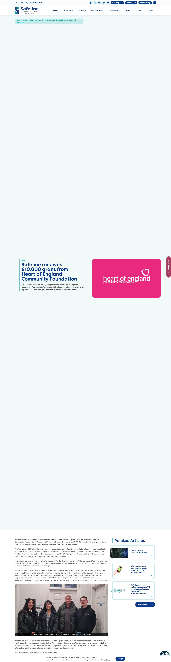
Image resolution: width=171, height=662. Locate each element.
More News (142, 604)
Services (81, 10)
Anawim (60, 570)
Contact (150, 10)
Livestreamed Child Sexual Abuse (139, 551)
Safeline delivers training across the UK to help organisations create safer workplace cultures (140, 589)
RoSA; (66, 575)
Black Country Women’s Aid (48, 573)
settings (107, 660)
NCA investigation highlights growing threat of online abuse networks (139, 569)
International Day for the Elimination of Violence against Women (71, 561)
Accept (120, 659)
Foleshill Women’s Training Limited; (48, 575)
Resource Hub (96, 10)
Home (55, 10)
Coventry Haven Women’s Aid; (73, 573)
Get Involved (113, 10)
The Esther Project (77, 575)
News (128, 10)
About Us (67, 10)
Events (138, 10)
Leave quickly (169, 265)
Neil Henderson (21, 652)
